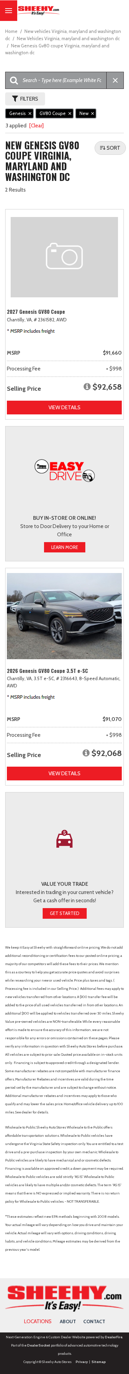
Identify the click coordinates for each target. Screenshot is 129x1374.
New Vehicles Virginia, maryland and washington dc (68, 38)
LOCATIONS (38, 1321)
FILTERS (29, 99)
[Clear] (36, 126)
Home (12, 31)
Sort (113, 148)
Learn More (64, 547)
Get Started (64, 913)
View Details (64, 407)
